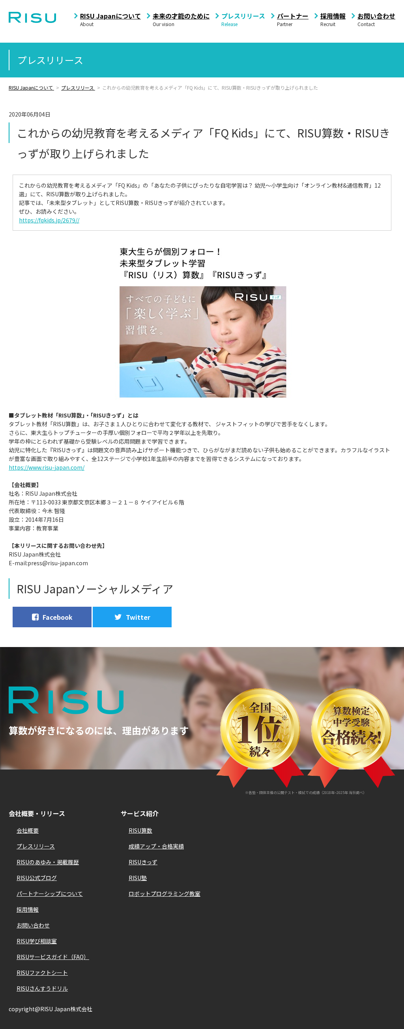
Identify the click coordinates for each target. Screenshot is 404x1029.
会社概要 (28, 830)
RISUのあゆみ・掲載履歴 (48, 862)
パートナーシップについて (50, 893)
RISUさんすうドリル (42, 988)
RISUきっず (143, 862)
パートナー (293, 16)
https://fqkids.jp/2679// (49, 220)
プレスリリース (243, 16)
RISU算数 (140, 830)
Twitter (138, 617)
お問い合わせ (376, 16)
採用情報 (333, 16)
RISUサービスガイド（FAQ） (53, 957)
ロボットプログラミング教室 (164, 893)
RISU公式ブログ (37, 878)
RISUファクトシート (42, 972)
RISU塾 (138, 878)
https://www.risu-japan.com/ (46, 467)
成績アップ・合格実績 (156, 846)
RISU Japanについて (110, 16)
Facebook (58, 617)
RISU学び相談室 (37, 941)
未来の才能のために (181, 16)
